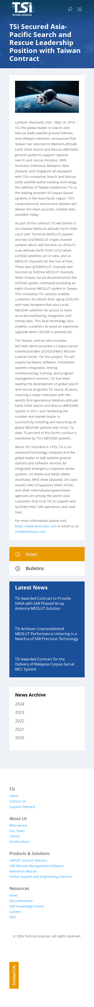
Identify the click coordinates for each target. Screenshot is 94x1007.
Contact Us (17, 801)
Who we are (18, 825)
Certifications (19, 841)
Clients (14, 836)
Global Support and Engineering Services (40, 876)
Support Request (22, 807)
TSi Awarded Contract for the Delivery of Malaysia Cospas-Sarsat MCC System (45, 664)
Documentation (21, 901)
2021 (19, 729)
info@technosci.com (30, 531)
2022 (19, 720)
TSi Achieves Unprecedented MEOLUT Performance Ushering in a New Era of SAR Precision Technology (46, 633)
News (13, 895)
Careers (15, 912)
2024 (19, 704)
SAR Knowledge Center (26, 906)
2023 (19, 712)
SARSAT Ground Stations (28, 860)
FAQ (12, 917)
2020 (19, 737)
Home (13, 796)
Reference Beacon (23, 871)
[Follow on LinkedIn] (51, 949)
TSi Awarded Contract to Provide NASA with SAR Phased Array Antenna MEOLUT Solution (43, 603)
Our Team (17, 831)
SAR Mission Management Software (36, 866)
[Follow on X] (42, 949)
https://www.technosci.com (36, 526)
